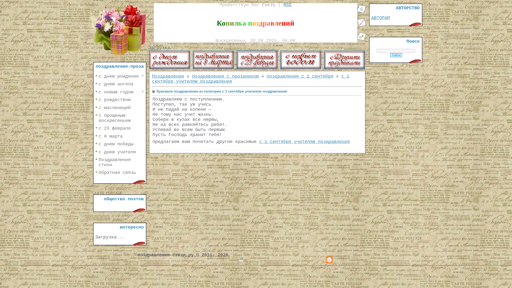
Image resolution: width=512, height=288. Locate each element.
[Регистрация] (361, 25)
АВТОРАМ (380, 18)
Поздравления (168, 76)
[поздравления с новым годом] (300, 67)
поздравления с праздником (225, 76)
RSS (287, 4)
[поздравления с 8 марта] (213, 67)
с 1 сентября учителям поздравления (304, 141)
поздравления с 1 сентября (300, 76)
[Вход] (361, 39)
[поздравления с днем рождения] (169, 67)
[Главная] (361, 12)
